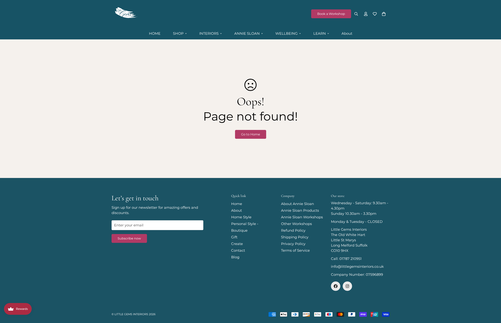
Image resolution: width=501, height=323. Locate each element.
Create (237, 244)
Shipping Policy (294, 237)
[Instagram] (347, 286)
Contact (238, 250)
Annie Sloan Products (300, 210)
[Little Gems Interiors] (126, 14)
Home (236, 204)
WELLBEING (286, 33)
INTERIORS (209, 33)
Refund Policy (293, 230)
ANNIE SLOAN (247, 33)
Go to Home (250, 134)
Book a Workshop (331, 14)
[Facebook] (335, 286)
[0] (383, 13)
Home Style (241, 217)
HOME (154, 33)
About (347, 33)
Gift (234, 237)
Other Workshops (296, 224)
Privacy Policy (293, 244)
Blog (235, 257)
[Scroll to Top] (493, 301)
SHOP (178, 33)
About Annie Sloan (297, 204)
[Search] (356, 14)
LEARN (319, 33)
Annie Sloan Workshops (302, 217)
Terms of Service (295, 250)
